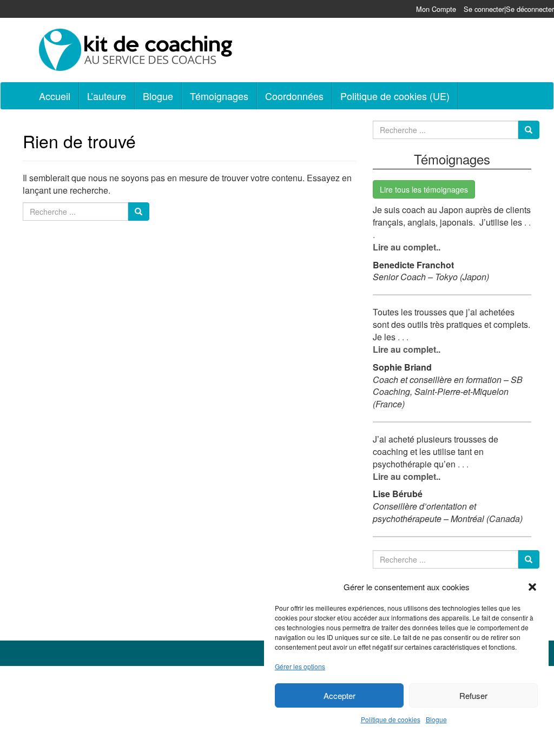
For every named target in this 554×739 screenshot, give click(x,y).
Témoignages (219, 96)
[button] (532, 587)
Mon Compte (436, 9)
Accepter (339, 695)
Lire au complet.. (406, 247)
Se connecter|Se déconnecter (509, 9)
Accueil (54, 96)
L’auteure (106, 96)
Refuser (473, 695)
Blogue (436, 719)
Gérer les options (300, 666)
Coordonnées (294, 96)
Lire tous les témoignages (424, 189)
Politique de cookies (390, 719)
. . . (401, 337)
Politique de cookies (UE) (395, 96)
